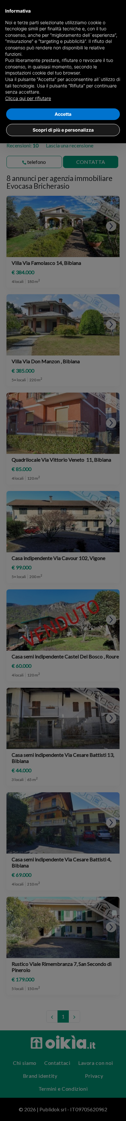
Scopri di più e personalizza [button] (63, 130)
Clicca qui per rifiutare (28, 98)
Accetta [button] (63, 114)
